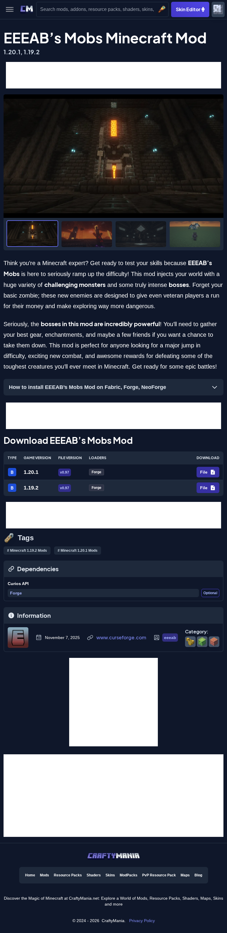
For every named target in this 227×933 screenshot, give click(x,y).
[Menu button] (9, 9)
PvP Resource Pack (159, 875)
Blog (198, 875)
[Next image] (216, 156)
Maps (185, 875)
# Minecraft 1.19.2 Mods (27, 550)
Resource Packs (68, 875)
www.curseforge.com (121, 637)
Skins (110, 875)
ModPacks (128, 875)
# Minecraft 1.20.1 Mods (78, 550)
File (203, 472)
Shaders (94, 875)
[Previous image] (11, 156)
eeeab (170, 637)
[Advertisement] (113, 75)
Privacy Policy (142, 920)
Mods (44, 875)
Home (30, 875)
